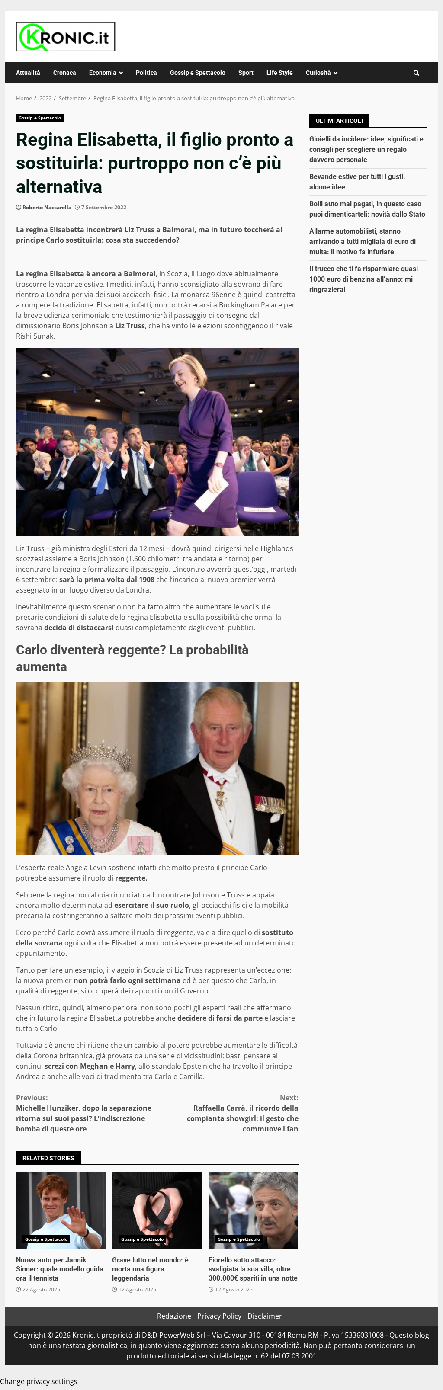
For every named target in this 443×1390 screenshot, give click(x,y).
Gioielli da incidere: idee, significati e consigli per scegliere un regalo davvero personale (366, 149)
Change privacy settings (38, 1381)
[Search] (416, 72)
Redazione (174, 1316)
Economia (102, 72)
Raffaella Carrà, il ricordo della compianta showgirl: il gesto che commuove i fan (242, 1113)
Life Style (279, 72)
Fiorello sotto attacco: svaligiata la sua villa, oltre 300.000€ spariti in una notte (253, 1210)
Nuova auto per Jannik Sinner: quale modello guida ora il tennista (61, 1210)
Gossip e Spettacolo (197, 72)
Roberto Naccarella (46, 207)
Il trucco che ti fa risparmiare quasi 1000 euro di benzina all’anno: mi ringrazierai (363, 279)
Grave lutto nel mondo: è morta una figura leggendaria (157, 1210)
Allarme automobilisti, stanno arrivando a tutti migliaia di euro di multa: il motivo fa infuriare (362, 241)
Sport (246, 72)
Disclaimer (264, 1316)
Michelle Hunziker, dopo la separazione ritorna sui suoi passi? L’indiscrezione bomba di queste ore (83, 1113)
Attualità (28, 72)
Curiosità (318, 72)
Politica (146, 72)
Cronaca (64, 72)
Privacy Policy (219, 1316)
